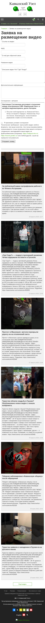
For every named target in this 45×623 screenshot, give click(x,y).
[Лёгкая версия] (19, 14)
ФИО (3, 48)
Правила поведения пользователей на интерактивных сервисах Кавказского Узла (22, 594)
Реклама (12, 591)
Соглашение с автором (9, 101)
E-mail (11, 55)
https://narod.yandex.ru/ (9, 135)
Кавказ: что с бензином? (9, 23)
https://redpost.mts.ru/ (30, 133)
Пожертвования (21, 591)
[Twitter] (17, 610)
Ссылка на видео (7, 41)
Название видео (7, 62)
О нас (5, 591)
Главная (4, 28)
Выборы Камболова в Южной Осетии (31, 23)
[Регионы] (34, 19)
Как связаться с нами (35, 591)
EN (25, 14)
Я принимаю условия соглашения (16, 123)
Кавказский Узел (22, 3)
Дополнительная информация (12, 85)
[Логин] (43, 19)
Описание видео (14, 69)
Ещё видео (22, 584)
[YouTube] (31, 610)
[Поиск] (38, 19)
